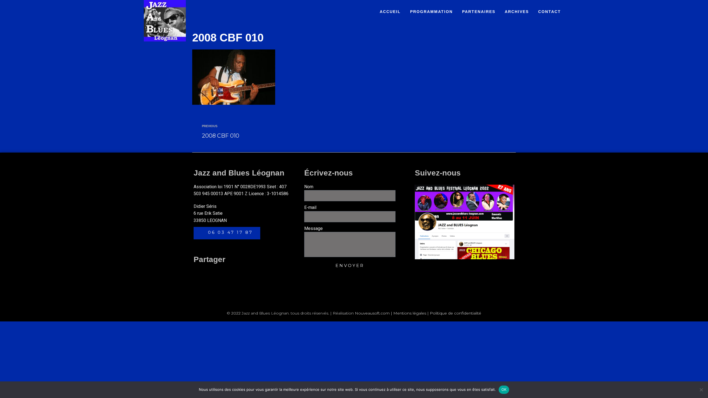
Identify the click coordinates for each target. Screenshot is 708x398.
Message (313, 228)
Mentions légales (409, 313)
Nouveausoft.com (372, 313)
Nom (308, 186)
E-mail (310, 207)
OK (504, 389)
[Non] (701, 389)
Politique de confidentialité (455, 313)
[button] (199, 272)
